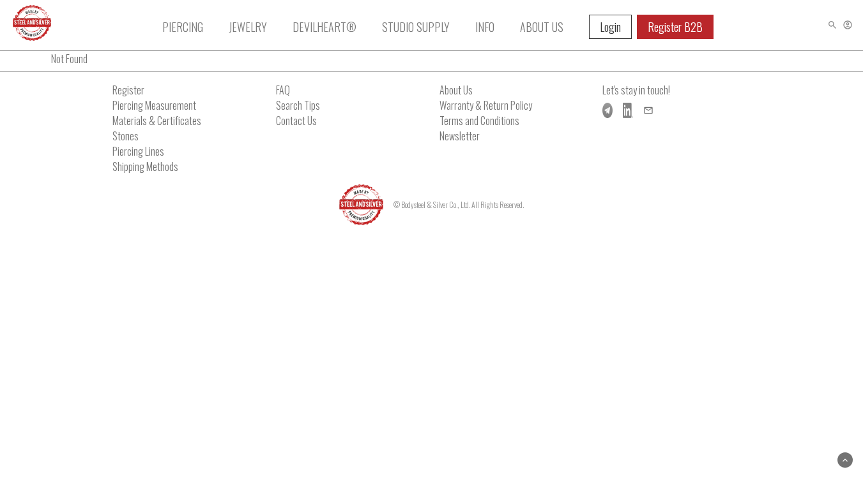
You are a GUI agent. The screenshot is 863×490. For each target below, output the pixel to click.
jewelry (248, 27)
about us (541, 27)
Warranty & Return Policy (485, 105)
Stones (125, 136)
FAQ (283, 90)
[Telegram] (607, 110)
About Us (456, 90)
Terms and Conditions (479, 120)
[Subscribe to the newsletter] (648, 110)
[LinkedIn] (628, 110)
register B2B (675, 27)
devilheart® (324, 27)
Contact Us (296, 120)
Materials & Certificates (156, 120)
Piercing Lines (138, 151)
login (610, 27)
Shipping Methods (145, 166)
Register (128, 90)
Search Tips (298, 105)
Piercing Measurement (154, 105)
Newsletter (459, 136)
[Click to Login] (848, 25)
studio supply (416, 27)
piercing (182, 27)
